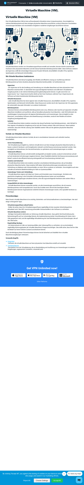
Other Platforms (42, 281)
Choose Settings (42, 480)
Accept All (57, 480)
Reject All (26, 480)
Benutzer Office (74, 3)
